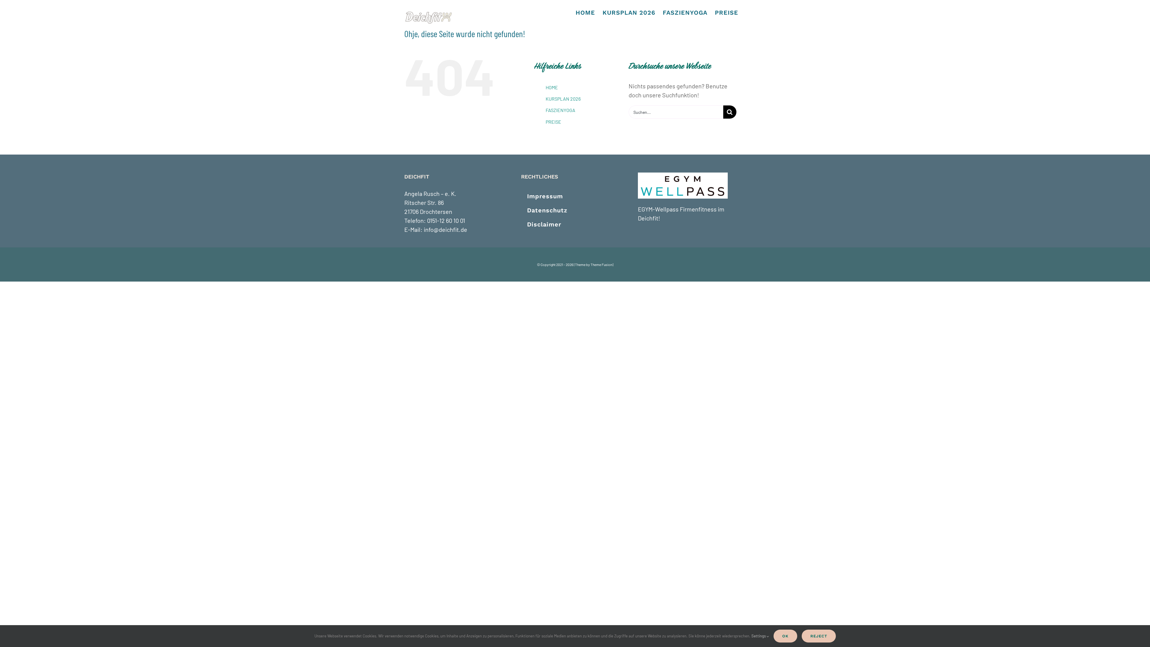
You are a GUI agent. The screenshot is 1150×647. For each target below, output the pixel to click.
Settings (759, 636)
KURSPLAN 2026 (563, 99)
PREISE (553, 122)
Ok (785, 636)
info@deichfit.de (445, 229)
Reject (818, 636)
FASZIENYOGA (560, 110)
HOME (552, 87)
